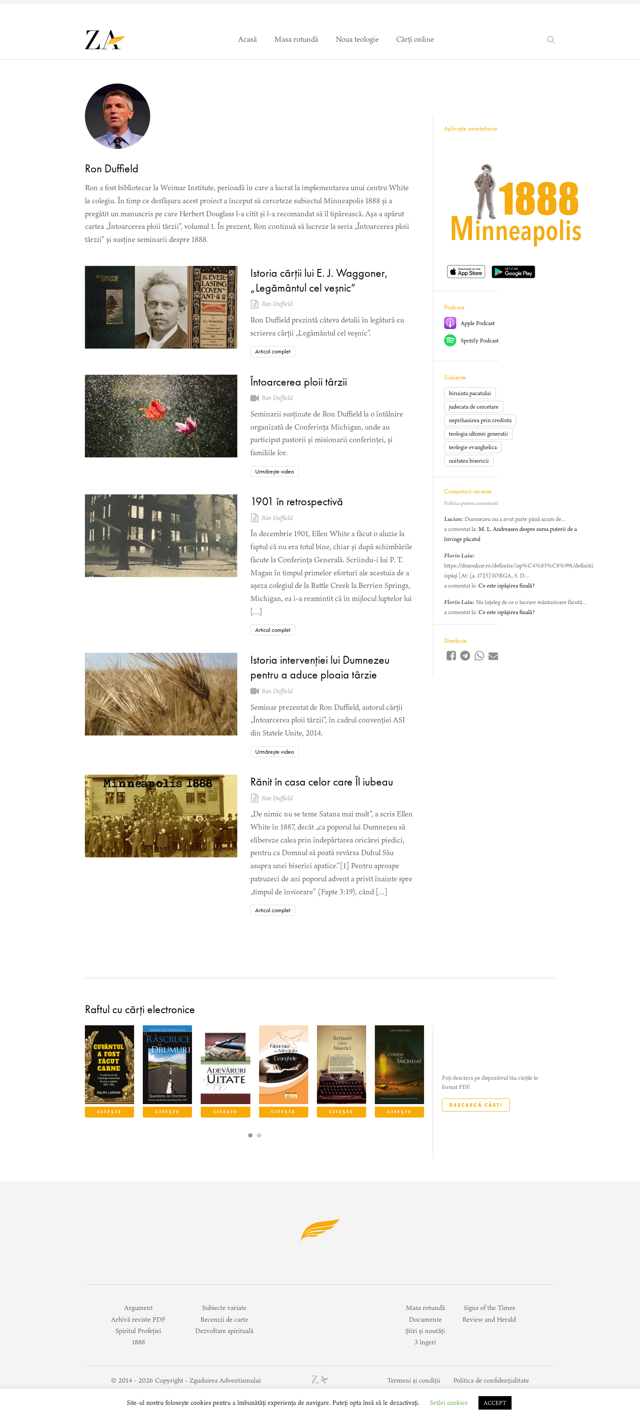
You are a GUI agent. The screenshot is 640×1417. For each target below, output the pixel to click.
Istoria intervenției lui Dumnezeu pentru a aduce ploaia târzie (320, 667)
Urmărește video (274, 471)
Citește (110, 1112)
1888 (138, 1341)
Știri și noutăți (425, 1330)
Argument (138, 1307)
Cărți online (415, 39)
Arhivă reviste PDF (138, 1319)
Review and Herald (489, 1319)
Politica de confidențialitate (491, 1380)
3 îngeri (425, 1341)
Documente (425, 1319)
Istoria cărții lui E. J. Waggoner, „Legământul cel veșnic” (319, 280)
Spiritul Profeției (138, 1330)
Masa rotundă (296, 39)
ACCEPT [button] (495, 1403)
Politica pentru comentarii (471, 502)
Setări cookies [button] (449, 1402)
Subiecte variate (224, 1307)
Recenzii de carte (224, 1319)
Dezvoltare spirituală (224, 1330)
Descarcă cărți (475, 1105)
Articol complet (272, 351)
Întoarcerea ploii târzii (298, 381)
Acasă (247, 39)
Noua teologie (357, 39)
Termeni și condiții (413, 1380)
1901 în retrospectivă (296, 501)
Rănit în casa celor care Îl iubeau (321, 781)
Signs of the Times (489, 1307)
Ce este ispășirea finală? (506, 585)
